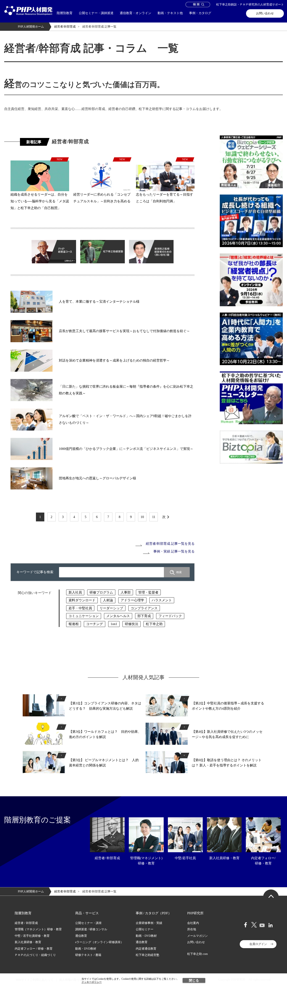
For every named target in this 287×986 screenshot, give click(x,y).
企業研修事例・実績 (149, 923)
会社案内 (193, 923)
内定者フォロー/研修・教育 (263, 860)
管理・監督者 (148, 592)
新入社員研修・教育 (224, 858)
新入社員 (75, 592)
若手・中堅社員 (80, 608)
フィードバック (170, 616)
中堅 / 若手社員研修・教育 (32, 935)
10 (142, 517)
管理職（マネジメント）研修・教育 (38, 929)
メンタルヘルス (118, 616)
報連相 (73, 624)
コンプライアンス (144, 608)
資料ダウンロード (81, 600)
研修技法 (131, 624)
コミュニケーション (83, 616)
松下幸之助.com (197, 954)
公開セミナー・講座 (88, 923)
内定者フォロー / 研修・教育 (34, 948)
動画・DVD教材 (85, 948)
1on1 (114, 624)
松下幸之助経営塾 (147, 955)
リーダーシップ (111, 608)
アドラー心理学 (132, 600)
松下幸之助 (154, 624)
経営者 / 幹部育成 (26, 923)
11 (153, 517)
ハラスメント (162, 600)
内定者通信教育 (146, 948)
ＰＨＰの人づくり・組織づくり (35, 955)
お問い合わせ (265, 13)
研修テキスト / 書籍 (88, 955)
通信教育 (81, 935)
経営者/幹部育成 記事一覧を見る (170, 543)
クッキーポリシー (92, 982)
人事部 (126, 592)
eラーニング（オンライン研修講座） (99, 942)
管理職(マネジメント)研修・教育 (146, 860)
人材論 (108, 600)
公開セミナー (144, 929)
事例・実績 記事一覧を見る (174, 551)
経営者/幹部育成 (65, 26)
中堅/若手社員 (185, 858)
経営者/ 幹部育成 (107, 858)
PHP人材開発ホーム (31, 26)
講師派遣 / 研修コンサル (91, 929)
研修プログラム (101, 592)
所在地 (191, 929)
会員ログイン (258, 944)
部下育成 (144, 616)
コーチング (94, 624)
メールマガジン (197, 935)
